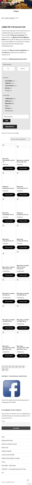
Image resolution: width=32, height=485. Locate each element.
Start (3, 437)
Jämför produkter (9, 18)
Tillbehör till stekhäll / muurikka (11, 458)
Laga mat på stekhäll (8, 455)
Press (3, 462)
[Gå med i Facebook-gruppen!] (12, 398)
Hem (3, 18)
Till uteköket (9, 85)
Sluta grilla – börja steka (9, 465)
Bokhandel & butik (7, 440)
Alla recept (5, 447)
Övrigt (7, 90)
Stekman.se (10, 2)
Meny (17, 11)
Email (3, 421)
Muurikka (8, 103)
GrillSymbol (9, 98)
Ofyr (6, 106)
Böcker (7, 88)
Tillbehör (8, 83)
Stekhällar (8, 81)
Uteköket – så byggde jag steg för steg (14, 469)
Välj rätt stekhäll (6, 451)
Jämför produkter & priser (9, 444)
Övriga (7, 108)
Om (3, 472)
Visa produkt (9, 168)
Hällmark (8, 101)
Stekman (8, 111)
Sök (6, 120)
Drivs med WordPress (8, 482)
